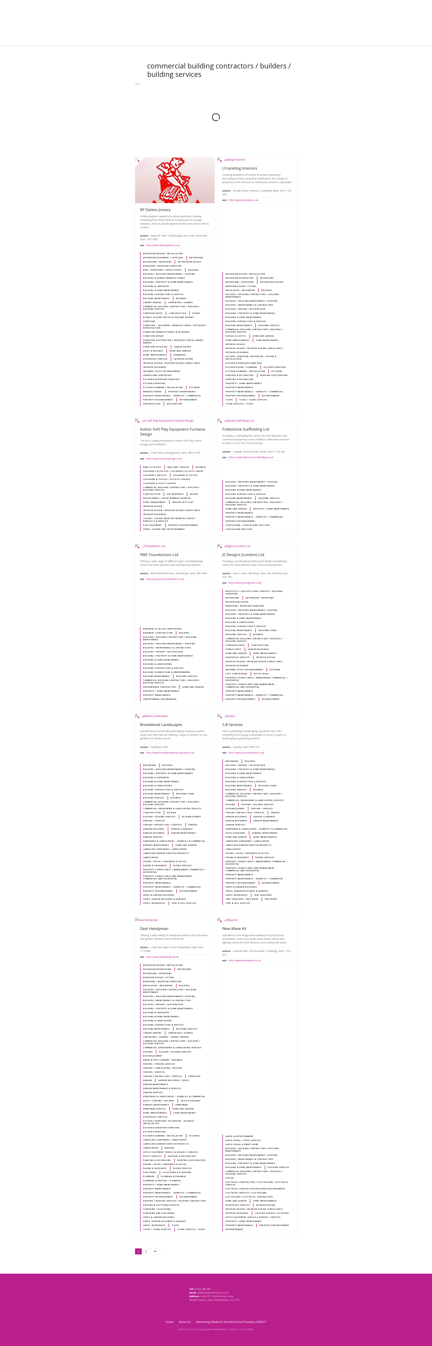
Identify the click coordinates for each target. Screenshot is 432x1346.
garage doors (182, 347)
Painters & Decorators (239, 375)
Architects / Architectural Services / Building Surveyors (254, 592)
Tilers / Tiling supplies (253, 400)
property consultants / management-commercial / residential (256, 679)
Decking (171, 812)
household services (155, 359)
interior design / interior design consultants (171, 363)
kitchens (194, 387)
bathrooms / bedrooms (157, 262)
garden (192, 825)
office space (261, 673)
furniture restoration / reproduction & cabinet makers (173, 341)
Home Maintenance (267, 340)
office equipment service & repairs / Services (170, 1152)
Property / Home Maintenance (243, 383)
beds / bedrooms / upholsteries (162, 270)
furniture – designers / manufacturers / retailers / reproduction (175, 326)
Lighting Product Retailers (272, 1213)
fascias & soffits (235, 336)
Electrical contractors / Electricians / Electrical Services (256, 1183)
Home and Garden (180, 351)
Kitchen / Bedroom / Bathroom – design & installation (250, 357)
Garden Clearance (182, 829)
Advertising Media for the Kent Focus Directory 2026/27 (231, 1322)
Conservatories (153, 313)
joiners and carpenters (157, 375)
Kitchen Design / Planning (241, 367)
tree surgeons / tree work (241, 899)
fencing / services (154, 821)
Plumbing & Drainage (173, 1176)
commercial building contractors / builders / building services (171, 307)
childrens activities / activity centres (166, 479)
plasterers (149, 1172)
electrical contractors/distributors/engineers (255, 1189)
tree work (271, 899)
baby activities (152, 467)
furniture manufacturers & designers (166, 332)
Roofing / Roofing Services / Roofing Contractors (174, 1201)
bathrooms (196, 257)
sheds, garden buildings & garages (164, 899)
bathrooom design (189, 262)
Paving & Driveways (155, 865)
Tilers (229, 400)
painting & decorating (274, 375)
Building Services (269, 325)
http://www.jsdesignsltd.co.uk (244, 582)
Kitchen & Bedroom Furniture (161, 379)
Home (169, 1322)
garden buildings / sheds (173, 1080)
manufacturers (152, 391)
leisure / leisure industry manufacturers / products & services (169, 519)
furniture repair (153, 336)
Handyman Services (154, 1109)
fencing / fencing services (159, 1064)
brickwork (149, 765)
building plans (268, 630)
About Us (185, 1322)
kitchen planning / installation (163, 387)
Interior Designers (154, 367)
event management (154, 502)
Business (181, 298)
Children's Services (155, 475)
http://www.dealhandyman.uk (162, 956)
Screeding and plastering (159, 1213)
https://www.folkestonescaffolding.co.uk (250, 457)
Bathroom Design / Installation (163, 253)
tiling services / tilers (239, 404)
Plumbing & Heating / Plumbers (162, 1180)
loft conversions (236, 673)
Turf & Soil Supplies (184, 903)
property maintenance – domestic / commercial (172, 395)
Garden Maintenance (183, 833)
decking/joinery (191, 816)
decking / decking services (159, 816)
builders (193, 270)
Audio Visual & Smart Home (241, 1144)
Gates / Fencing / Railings (158, 1101)
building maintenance (156, 298)
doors (196, 313)
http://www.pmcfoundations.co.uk (165, 579)
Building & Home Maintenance (161, 290)
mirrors (169, 1148)
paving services (182, 865)
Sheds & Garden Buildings (158, 895)
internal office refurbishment (162, 371)
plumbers (148, 1176)
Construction (177, 313)
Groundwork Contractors (159, 687)
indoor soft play (183, 502)
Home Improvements (155, 355)
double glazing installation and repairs (168, 317)
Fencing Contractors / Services (162, 825)
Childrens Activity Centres (159, 483)
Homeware (179, 355)
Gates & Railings (153, 351)
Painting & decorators (239, 379)
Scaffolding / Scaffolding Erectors (247, 525)
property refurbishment (158, 400)
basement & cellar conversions (162, 629)
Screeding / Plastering (157, 1209)
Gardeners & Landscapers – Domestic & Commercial (174, 841)
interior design (183, 359)
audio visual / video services (243, 1140)
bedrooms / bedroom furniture (162, 266)
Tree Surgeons (263, 895)
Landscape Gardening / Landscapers (165, 849)
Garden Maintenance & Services (162, 1088)
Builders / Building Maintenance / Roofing (169, 274)
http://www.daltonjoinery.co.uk (163, 245)
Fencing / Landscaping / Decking (162, 1068)
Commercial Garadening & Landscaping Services (172, 808)
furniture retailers (155, 347)
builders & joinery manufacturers (164, 278)
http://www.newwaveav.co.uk (244, 960)
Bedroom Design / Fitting (240, 286)
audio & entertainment (239, 1136)
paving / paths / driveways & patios (164, 861)
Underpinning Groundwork (160, 699)
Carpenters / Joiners (180, 302)
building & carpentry (156, 286)
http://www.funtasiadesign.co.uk (164, 458)
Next (155, 1251)
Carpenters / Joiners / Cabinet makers (166, 1037)
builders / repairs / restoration (245, 309)
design (194, 494)
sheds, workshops (154, 903)
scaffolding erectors (238, 529)
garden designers (154, 833)
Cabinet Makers (152, 302)
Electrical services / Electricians (246, 1193)
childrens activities (185, 475)
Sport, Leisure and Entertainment (164, 529)
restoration (174, 404)
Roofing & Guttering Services (161, 1205)
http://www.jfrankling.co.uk (243, 200)
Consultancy (233, 649)
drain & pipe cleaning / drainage (163, 1060)
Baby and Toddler (179, 467)
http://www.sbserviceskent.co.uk (246, 752)
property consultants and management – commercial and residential (251, 685)
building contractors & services (163, 294)
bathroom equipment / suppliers (163, 257)
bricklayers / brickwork (240, 290)
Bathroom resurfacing (239, 278)
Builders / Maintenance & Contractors (249, 305)
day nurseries (175, 494)
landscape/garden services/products (166, 853)
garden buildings (258, 649)
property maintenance (182, 391)
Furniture (149, 321)
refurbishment (188, 400)
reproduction (151, 404)
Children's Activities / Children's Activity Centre (173, 471)
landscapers (150, 857)
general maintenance (156, 845)
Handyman (181, 1105)
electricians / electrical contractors (249, 1197)
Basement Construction (158, 633)
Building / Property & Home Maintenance (168, 282)
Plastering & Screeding (177, 1172)
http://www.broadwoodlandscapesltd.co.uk (170, 752)
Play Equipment (152, 525)
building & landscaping (157, 664)
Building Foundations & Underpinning (166, 672)
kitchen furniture (154, 383)
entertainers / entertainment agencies (167, 498)
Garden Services (153, 837)
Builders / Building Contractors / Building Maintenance (252, 295)
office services (152, 1156)
